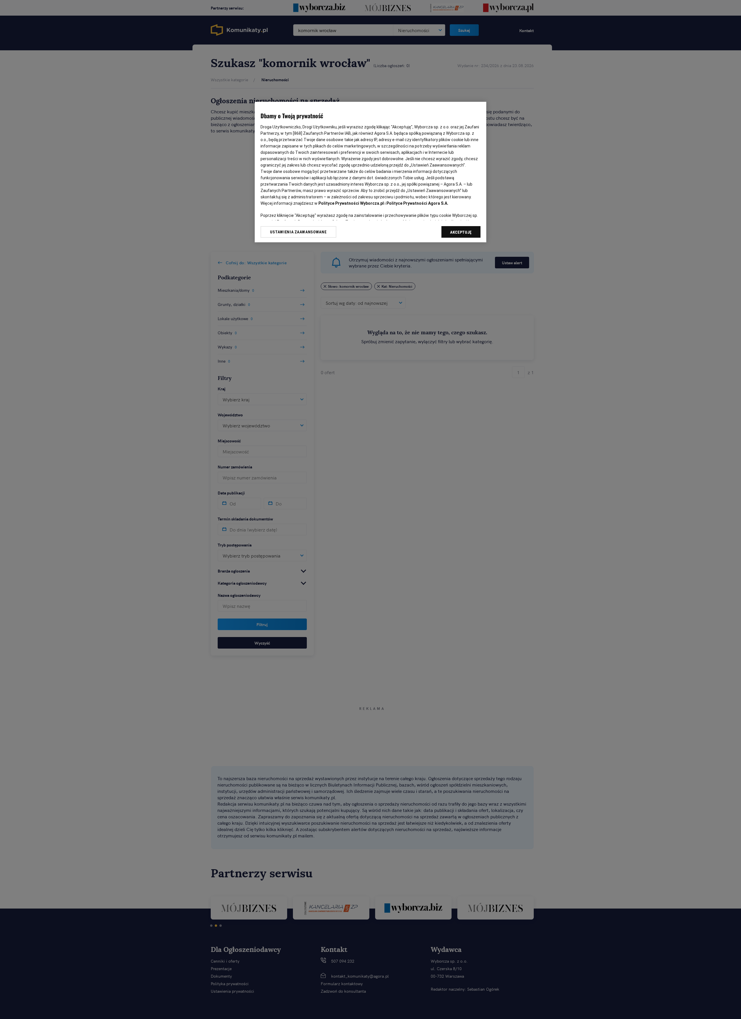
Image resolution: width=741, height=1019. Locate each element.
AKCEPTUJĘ (461, 232)
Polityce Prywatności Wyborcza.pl (351, 203)
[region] (370, 172)
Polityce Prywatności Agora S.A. (417, 203)
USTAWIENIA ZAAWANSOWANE (298, 232)
